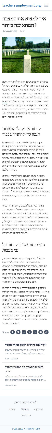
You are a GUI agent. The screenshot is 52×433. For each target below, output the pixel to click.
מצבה (5, 101)
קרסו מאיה (26, 415)
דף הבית (12, 409)
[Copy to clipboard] (46, 332)
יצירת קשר (38, 409)
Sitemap (25, 409)
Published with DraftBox (26, 428)
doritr (21, 31)
